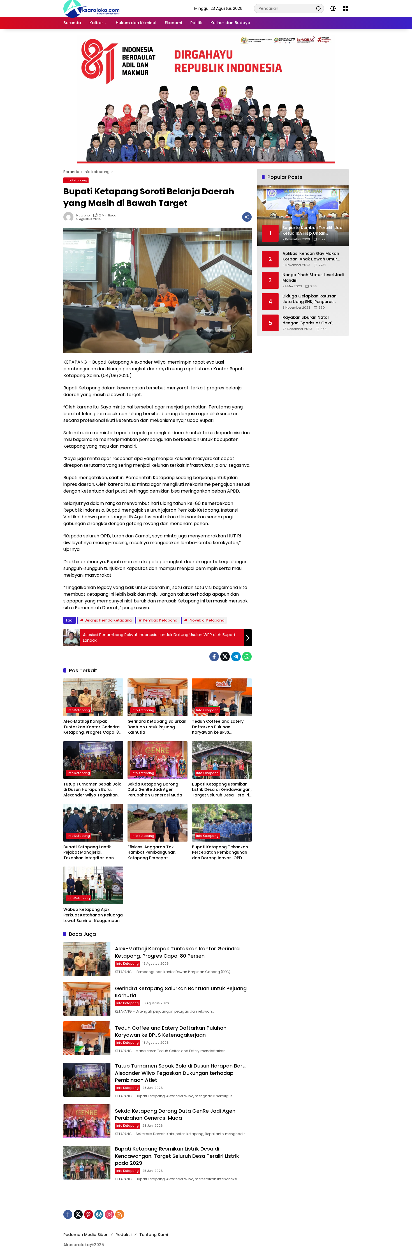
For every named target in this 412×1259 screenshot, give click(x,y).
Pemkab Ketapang (160, 620)
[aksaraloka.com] (91, 8)
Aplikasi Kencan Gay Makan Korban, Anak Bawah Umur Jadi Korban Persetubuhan (311, 256)
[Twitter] (225, 656)
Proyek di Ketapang (206, 620)
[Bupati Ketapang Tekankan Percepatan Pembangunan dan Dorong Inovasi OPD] (222, 823)
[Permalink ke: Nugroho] (69, 217)
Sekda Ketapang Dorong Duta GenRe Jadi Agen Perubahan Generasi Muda (155, 790)
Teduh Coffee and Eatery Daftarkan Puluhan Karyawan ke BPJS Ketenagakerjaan (218, 727)
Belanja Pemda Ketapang (108, 620)
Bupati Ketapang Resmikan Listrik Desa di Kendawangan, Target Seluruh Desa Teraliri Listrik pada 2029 (221, 790)
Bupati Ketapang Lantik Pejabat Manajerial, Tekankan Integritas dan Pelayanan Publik (88, 852)
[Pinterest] (88, 1214)
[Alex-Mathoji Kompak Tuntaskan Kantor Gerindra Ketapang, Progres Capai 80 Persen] (93, 697)
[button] (318, 8)
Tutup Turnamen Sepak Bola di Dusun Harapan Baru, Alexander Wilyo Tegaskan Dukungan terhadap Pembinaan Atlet (92, 790)
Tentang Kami (153, 1234)
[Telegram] (236, 656)
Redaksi (123, 1234)
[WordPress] (98, 1214)
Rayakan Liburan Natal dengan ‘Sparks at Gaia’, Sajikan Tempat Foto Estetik (311, 320)
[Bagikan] (247, 217)
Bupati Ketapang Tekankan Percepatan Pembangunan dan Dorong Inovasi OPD (220, 852)
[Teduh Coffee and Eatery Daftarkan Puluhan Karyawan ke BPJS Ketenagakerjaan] (222, 697)
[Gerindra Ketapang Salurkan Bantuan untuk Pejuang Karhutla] (157, 697)
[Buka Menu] (345, 8)
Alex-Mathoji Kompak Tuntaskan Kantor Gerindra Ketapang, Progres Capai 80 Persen (92, 727)
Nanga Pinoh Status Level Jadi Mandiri (313, 277)
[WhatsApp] (247, 656)
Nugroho (83, 215)
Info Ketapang (76, 180)
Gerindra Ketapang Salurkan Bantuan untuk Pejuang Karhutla (157, 727)
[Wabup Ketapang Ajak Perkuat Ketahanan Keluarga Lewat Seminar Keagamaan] (93, 885)
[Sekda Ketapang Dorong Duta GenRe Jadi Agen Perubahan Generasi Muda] (157, 760)
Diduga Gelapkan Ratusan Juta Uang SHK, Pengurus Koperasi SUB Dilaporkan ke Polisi (311, 299)
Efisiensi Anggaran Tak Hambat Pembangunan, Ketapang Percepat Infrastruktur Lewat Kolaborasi (152, 852)
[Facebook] (214, 656)
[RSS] (119, 1214)
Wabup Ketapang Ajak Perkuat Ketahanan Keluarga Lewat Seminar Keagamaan (93, 915)
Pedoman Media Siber (85, 1234)
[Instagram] (109, 1214)
